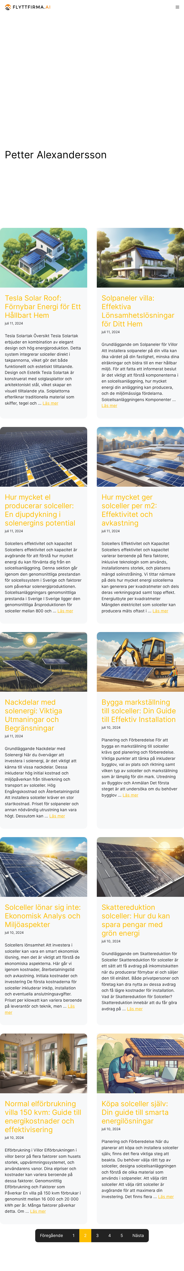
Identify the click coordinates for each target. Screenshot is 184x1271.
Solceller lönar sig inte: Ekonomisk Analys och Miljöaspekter (43, 916)
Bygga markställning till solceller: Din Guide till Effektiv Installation (139, 711)
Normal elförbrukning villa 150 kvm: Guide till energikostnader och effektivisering (43, 1116)
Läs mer (50, 403)
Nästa (138, 1235)
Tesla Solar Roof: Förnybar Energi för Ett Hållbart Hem (43, 306)
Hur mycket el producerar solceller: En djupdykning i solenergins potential (40, 510)
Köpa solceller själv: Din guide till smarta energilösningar (135, 1112)
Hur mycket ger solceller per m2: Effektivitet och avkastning (129, 510)
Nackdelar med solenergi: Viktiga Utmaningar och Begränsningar (33, 715)
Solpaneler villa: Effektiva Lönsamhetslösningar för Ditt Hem (138, 311)
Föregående (51, 1235)
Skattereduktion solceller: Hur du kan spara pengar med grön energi (136, 920)
